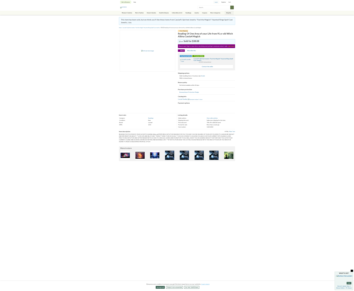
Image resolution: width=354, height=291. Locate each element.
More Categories (215, 13)
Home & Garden (151, 13)
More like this (191, 50)
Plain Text (232, 131)
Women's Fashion (127, 13)
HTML (226, 131)
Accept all (160, 287)
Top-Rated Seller (186, 56)
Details (203, 76)
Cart (229, 2)
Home (120, 27)
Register (223, 2)
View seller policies (212, 118)
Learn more (231, 46)
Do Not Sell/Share (191, 287)
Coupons (204, 13)
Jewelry (196, 13)
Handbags (188, 13)
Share (182, 50)
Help (134, 2)
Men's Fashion (139, 13)
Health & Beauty (164, 13)
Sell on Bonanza (125, 2)
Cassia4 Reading (182, 99)
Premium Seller (199, 56)
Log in (216, 2)
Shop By (228, 13)
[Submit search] (232, 7)
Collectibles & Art (177, 13)
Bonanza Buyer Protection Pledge (189, 92)
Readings (150, 118)
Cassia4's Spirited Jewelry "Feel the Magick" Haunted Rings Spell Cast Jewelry (141, 27)
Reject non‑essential (174, 287)
